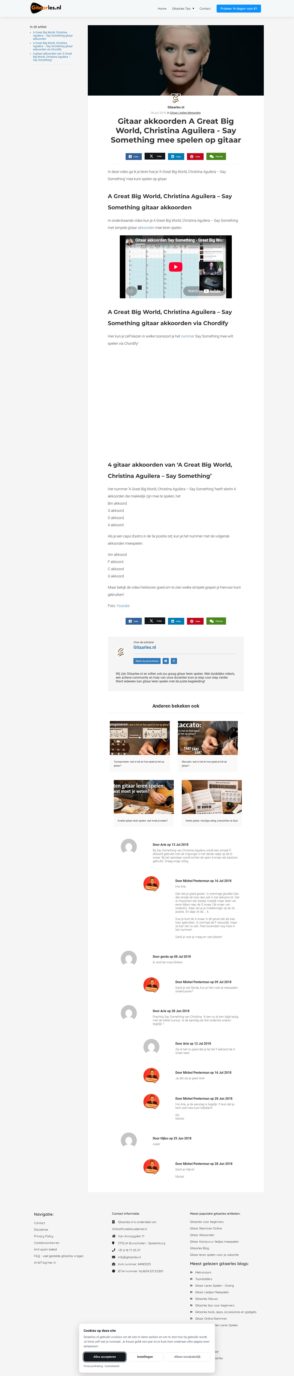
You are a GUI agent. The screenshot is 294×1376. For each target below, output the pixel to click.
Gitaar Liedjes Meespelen (185, 112)
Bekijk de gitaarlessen (147, 661)
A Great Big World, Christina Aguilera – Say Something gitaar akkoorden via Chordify (53, 46)
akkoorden (146, 228)
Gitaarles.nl (176, 107)
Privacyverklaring (93, 1366)
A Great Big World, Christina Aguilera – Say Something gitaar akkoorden (53, 35)
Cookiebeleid (112, 1366)
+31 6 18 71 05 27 (129, 1250)
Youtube (123, 606)
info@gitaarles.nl (129, 1257)
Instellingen (145, 1357)
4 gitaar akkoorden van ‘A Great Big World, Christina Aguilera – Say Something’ (52, 57)
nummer (187, 336)
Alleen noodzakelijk (187, 1357)
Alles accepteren (104, 1357)
